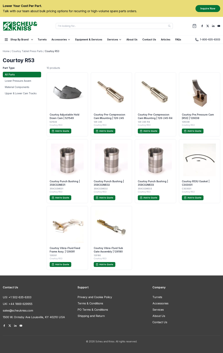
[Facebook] (202, 26)
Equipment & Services (88, 39)
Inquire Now (207, 8)
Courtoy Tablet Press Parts (27, 51)
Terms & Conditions (90, 303)
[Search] (169, 26)
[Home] (20, 26)
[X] (207, 26)
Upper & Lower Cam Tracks (21, 93)
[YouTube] (218, 26)
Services (112, 39)
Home (6, 51)
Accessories (59, 39)
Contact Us (149, 39)
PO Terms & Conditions (93, 309)
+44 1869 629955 (20, 304)
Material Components (17, 87)
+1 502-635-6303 (20, 297)
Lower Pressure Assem (18, 80)
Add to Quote (62, 131)
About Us (131, 39)
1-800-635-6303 (210, 39)
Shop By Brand (19, 39)
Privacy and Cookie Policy (95, 297)
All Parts (10, 74)
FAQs (178, 39)
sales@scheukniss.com (18, 310)
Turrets (42, 39)
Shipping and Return (91, 316)
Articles (165, 39)
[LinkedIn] (213, 26)
